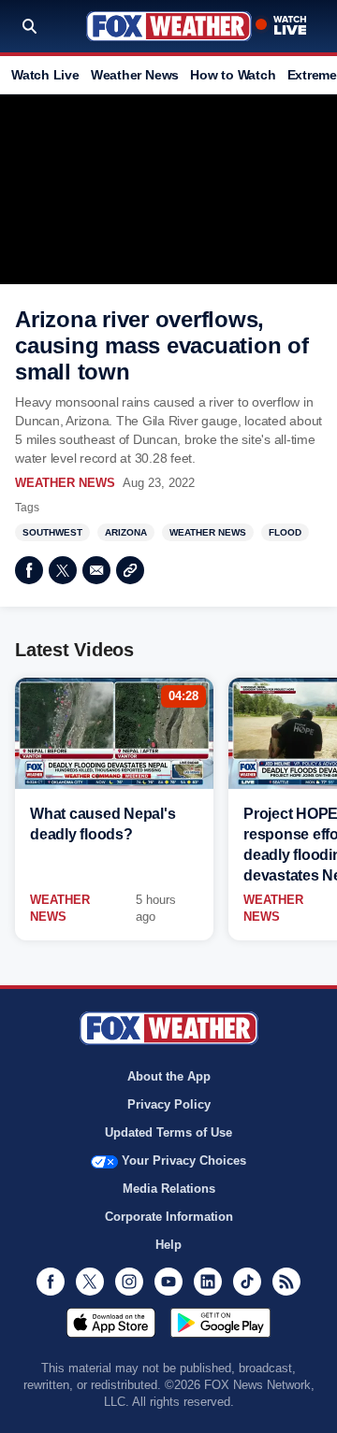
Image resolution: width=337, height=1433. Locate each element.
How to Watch (232, 74)
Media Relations (169, 1189)
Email (96, 570)
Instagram (129, 1282)
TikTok (247, 1282)
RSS (286, 1282)
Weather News (135, 74)
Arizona (126, 532)
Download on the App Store (110, 1323)
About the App (169, 1076)
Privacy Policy (169, 1104)
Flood (285, 532)
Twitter (63, 570)
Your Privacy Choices (184, 1161)
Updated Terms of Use (168, 1132)
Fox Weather (169, 26)
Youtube (168, 1282)
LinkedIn (208, 1282)
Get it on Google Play (220, 1323)
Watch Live (45, 74)
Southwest (52, 532)
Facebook (29, 570)
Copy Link (130, 570)
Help (168, 1245)
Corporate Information (169, 1217)
